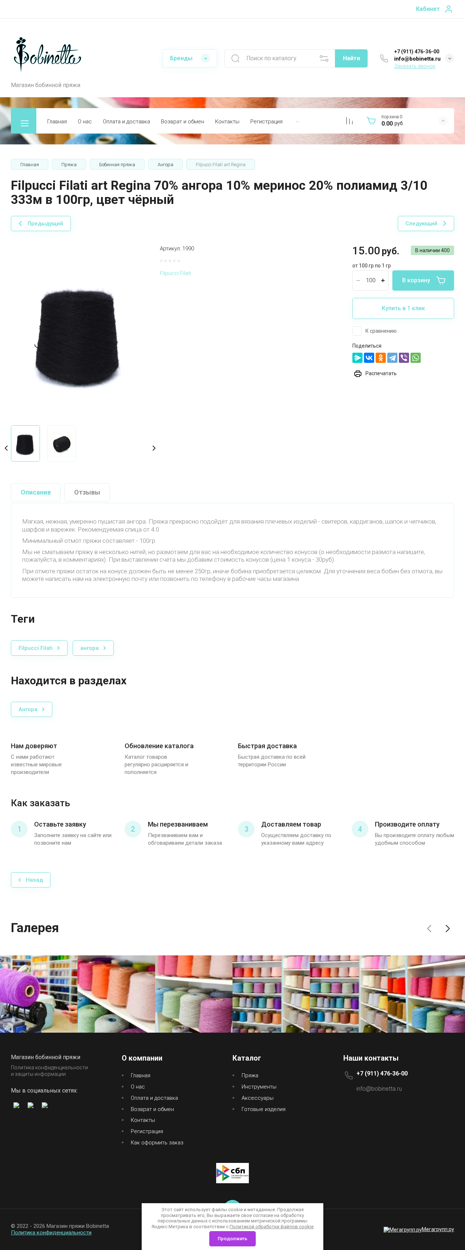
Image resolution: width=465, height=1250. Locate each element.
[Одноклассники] (381, 358)
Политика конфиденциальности (51, 1232)
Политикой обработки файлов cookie (272, 1226)
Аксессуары (258, 1098)
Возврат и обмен (182, 121)
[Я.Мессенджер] (357, 358)
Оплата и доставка (126, 121)
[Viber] (404, 358)
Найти (351, 58)
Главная (57, 121)
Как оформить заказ (157, 1142)
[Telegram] (392, 358)
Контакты (227, 121)
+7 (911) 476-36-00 (416, 51)
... (297, 120)
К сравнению (381, 331)
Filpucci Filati (175, 273)
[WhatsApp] (416, 358)
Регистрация (266, 121)
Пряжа (250, 1075)
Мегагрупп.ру (438, 1229)
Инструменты (259, 1086)
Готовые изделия (264, 1109)
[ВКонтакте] (369, 358)
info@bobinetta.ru (417, 59)
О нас (85, 121)
